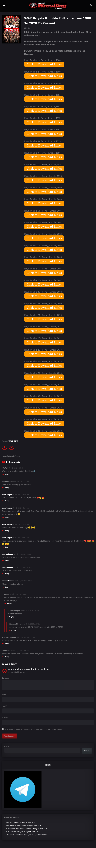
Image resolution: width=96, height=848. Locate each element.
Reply (7, 474)
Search (6, 746)
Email (4, 706)
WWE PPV (13, 441)
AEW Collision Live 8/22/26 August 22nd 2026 (22, 832)
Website (5, 718)
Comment (6, 678)
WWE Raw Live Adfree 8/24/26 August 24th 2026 (23, 825)
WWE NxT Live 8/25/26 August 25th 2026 (20, 822)
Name (4, 694)
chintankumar (8, 554)
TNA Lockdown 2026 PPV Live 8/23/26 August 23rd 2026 (26, 835)
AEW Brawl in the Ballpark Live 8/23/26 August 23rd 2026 (26, 828)
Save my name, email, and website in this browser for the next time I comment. (34, 729)
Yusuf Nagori (7, 494)
